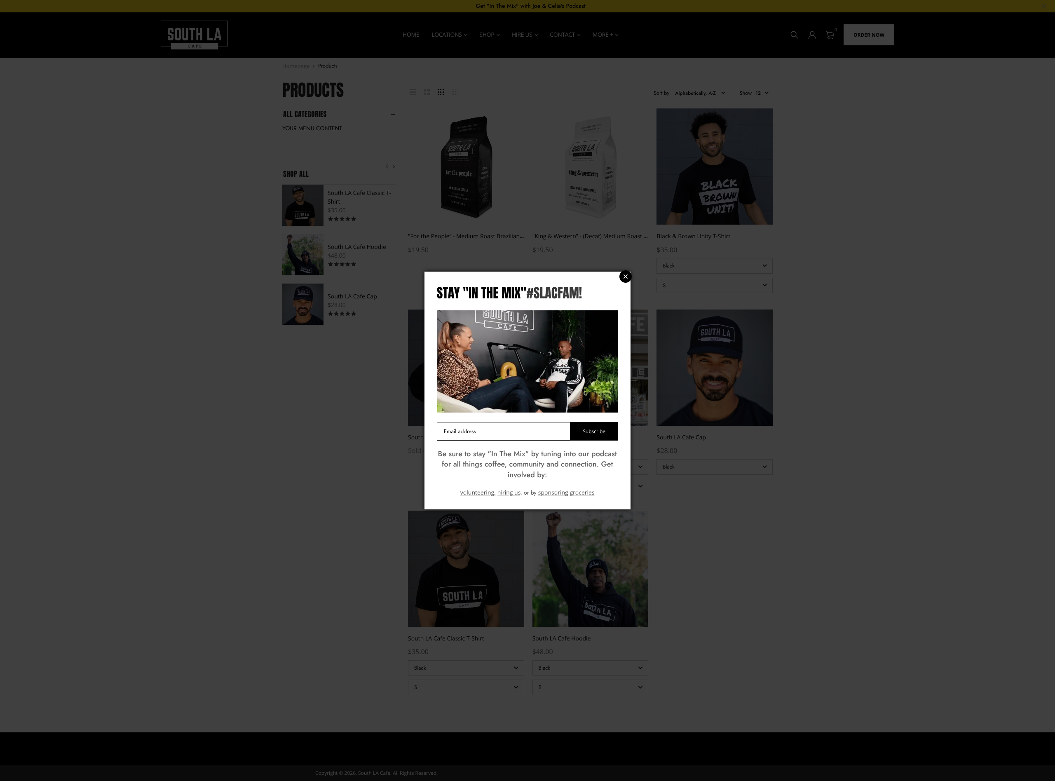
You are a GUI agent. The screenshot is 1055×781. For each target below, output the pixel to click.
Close (625, 276)
